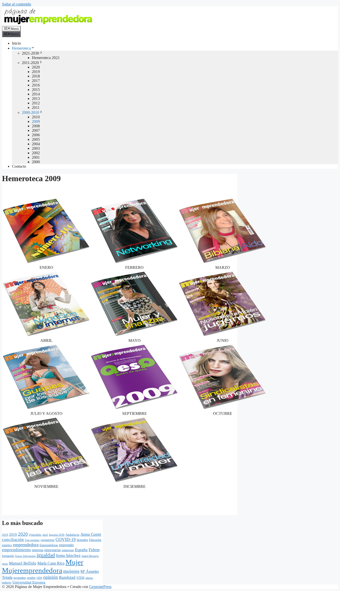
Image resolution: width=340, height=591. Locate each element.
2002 (36, 153)
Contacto (19, 166)
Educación (95, 540)
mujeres (71, 571)
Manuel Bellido (22, 563)
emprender (66, 545)
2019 (36, 72)
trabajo (6, 582)
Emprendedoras (49, 545)
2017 (36, 80)
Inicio (16, 43)
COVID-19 (66, 539)
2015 (36, 89)
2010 (36, 117)
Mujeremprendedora (32, 570)
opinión (50, 577)
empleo (7, 545)
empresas (68, 550)
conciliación (13, 539)
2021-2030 (30, 53)
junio (5, 563)
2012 (36, 103)
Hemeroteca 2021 (46, 58)
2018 (36, 76)
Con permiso (32, 539)
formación (8, 556)
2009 (36, 121)
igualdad (46, 555)
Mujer (74, 562)
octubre (31, 578)
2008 (36, 126)
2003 (36, 148)
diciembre (82, 540)
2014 (36, 94)
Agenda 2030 (56, 534)
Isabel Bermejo (90, 555)
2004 (36, 144)
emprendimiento (16, 549)
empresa (37, 550)
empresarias (52, 550)
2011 (36, 107)
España (81, 549)
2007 (36, 130)
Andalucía (72, 534)
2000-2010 (30, 112)
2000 (36, 162)
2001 (36, 157)
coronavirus (48, 540)
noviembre (19, 578)
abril (45, 534)
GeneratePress (100, 587)
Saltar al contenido (16, 4)
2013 (36, 98)
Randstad (67, 577)
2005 (36, 139)
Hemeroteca (21, 48)
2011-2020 (30, 63)
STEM (80, 578)
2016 (36, 85)
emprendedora (26, 544)
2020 (36, 67)
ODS (39, 577)
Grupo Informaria (25, 555)
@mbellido (35, 534)
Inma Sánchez (68, 555)
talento (89, 577)
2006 (36, 135)
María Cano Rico (50, 563)
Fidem (94, 549)
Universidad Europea (28, 582)
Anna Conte (90, 534)
